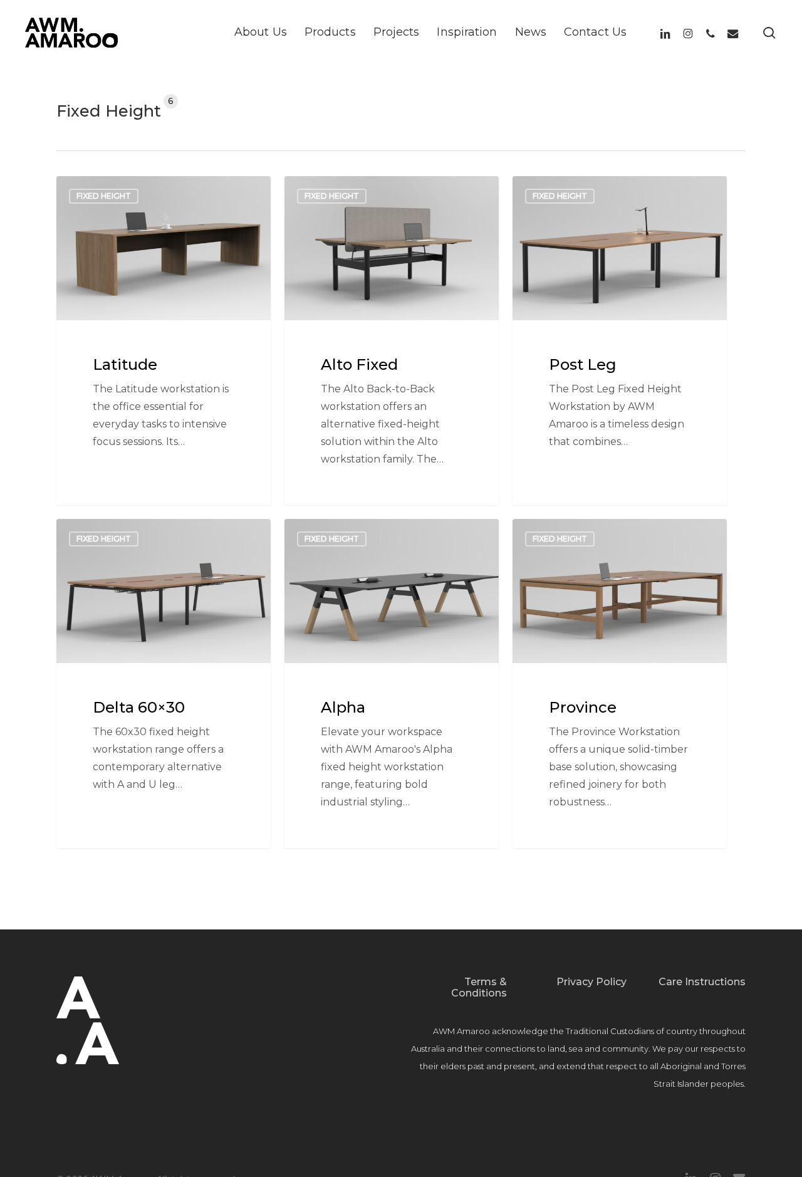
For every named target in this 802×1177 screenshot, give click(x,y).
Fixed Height (103, 196)
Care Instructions (702, 982)
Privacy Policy (591, 982)
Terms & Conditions (479, 987)
